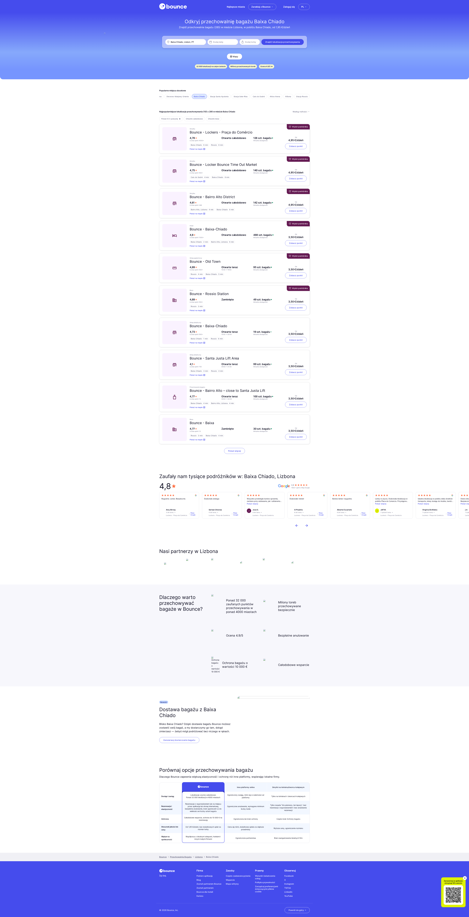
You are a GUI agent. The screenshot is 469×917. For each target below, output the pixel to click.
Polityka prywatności (265, 882)
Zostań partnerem (205, 888)
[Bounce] (173, 6)
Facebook (289, 876)
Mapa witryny (232, 884)
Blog (199, 880)
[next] (306, 525)
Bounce (163, 857)
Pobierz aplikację (205, 876)
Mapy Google (193, 514)
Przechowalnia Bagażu (181, 857)
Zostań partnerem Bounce (209, 884)
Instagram (289, 884)
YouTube (288, 896)
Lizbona (199, 857)
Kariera (200, 896)
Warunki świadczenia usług (265, 877)
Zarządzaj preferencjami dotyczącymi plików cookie (266, 889)
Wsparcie (230, 880)
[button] (282, 42)
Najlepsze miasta (236, 7)
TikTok (287, 888)
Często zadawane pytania (238, 876)
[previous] (297, 525)
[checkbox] (178, 96)
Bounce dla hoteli (205, 892)
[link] (179, 740)
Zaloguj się (289, 7)
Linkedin (288, 892)
